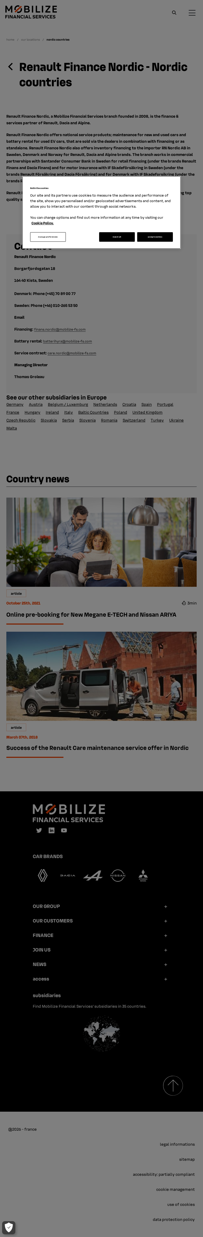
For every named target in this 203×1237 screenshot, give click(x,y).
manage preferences (48, 237)
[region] (101, 212)
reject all (117, 237)
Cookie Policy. (42, 223)
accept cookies (155, 237)
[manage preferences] (8, 1227)
